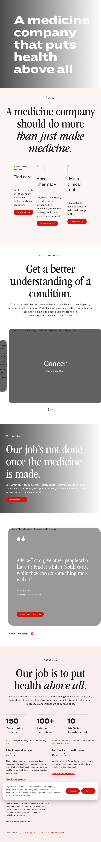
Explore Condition (55, 371)
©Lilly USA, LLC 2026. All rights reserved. (45, 832)
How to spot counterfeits (63, 773)
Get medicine (45, 223)
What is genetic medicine (18, 821)
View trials (75, 221)
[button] (45, 410)
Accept (73, 791)
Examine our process (15, 779)
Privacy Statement (14, 795)
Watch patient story (28, 614)
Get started (21, 212)
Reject (88, 791)
